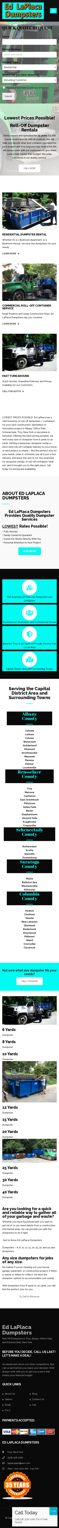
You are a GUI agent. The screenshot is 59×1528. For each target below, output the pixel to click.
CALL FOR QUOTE (11, 391)
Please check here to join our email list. (27, 87)
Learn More (9, 253)
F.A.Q (7, 1410)
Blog (34, 1393)
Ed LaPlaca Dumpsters (17, 1330)
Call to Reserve (30, 1296)
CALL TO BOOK (29, 981)
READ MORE (29, 551)
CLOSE (53, 1511)
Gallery (8, 1399)
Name (6, 36)
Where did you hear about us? (21, 74)
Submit (8, 96)
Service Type (11, 62)
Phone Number (12, 49)
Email (8, 1404)
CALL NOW (29, 168)
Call (34, 1404)
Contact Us (38, 1399)
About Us (10, 1393)
